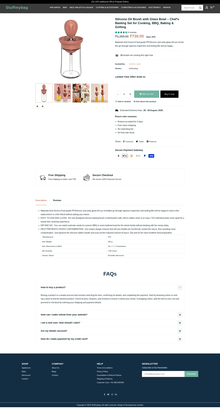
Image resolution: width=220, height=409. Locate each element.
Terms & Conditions (105, 368)
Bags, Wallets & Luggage (81, 7)
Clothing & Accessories (107, 7)
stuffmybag (133, 68)
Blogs (54, 371)
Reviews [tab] (57, 200)
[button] (121, 32)
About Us (55, 368)
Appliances (55, 7)
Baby (65, 7)
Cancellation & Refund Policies (109, 375)
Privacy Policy (102, 371)
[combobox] (192, 8)
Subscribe (191, 374)
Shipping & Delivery (105, 379)
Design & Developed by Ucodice (130, 405)
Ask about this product (146, 101)
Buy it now (169, 94)
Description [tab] (41, 200)
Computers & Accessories (133, 7)
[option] (72, 49)
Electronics (155, 7)
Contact (55, 375)
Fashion (166, 7)
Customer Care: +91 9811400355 (110, 382)
